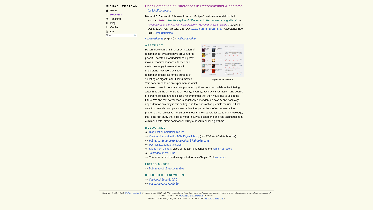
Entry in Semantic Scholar (164, 183)
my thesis (220, 157)
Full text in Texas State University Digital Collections (179, 140)
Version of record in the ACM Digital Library (174, 136)
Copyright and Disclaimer (191, 195)
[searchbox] (119, 35)
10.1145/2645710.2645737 (206, 28)
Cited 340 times (163, 33)
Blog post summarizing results (166, 132)
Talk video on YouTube (162, 153)
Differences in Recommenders (166, 168)
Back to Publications (159, 10)
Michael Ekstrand (133, 193)
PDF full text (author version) (165, 144)
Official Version (187, 38)
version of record (222, 148)
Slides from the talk (160, 148)
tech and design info (214, 198)
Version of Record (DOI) (163, 179)
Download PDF (154, 38)
